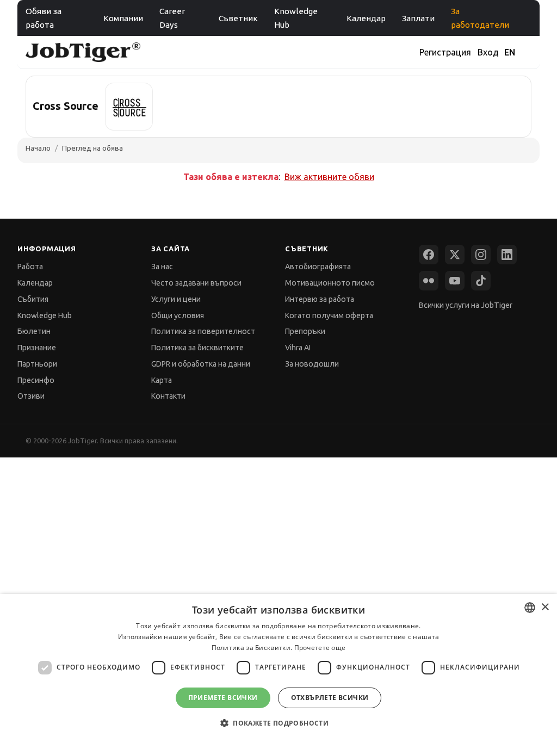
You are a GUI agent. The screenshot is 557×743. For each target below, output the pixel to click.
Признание (36, 347)
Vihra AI (298, 347)
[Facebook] (428, 254)
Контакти (168, 396)
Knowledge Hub (296, 18)
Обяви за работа (43, 18)
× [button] (545, 607)
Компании (123, 18)
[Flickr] (428, 280)
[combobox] (529, 607)
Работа (30, 266)
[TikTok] (481, 280)
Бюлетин (34, 331)
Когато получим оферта (329, 315)
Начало (38, 148)
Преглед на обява (92, 148)
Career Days (172, 18)
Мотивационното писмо (330, 282)
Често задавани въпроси (196, 282)
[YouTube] (455, 280)
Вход (488, 52)
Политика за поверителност (203, 331)
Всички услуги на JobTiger (465, 305)
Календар (366, 18)
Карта (161, 380)
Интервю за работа (319, 299)
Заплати (418, 18)
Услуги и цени (176, 299)
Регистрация (445, 52)
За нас (162, 266)
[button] (278, 723)
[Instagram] (481, 254)
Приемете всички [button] (223, 697)
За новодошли (312, 364)
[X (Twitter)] (455, 254)
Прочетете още (320, 647)
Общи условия (177, 315)
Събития (32, 299)
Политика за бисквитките (197, 347)
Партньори (37, 364)
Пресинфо (35, 380)
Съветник (238, 18)
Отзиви (31, 396)
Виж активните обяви (329, 177)
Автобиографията (318, 266)
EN (509, 52)
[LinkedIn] (507, 254)
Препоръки (305, 331)
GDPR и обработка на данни (200, 364)
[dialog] (278, 668)
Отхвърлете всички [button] (330, 697)
